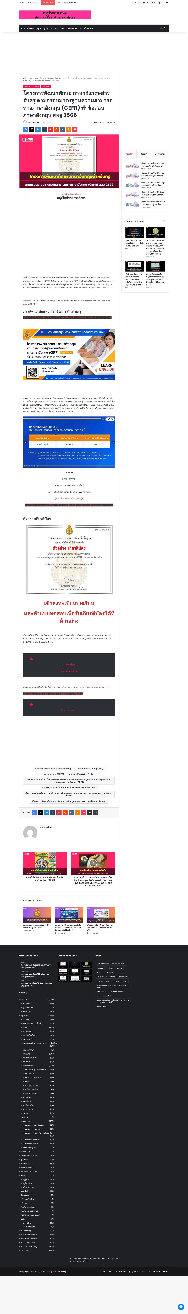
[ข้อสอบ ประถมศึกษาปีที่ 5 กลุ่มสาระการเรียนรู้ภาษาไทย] (132, 204)
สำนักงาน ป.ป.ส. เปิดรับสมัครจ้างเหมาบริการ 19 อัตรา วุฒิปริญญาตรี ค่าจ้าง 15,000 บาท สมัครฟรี (91, 3)
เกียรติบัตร (45, 86)
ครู (38, 28)
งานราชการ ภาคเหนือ (32, 1140)
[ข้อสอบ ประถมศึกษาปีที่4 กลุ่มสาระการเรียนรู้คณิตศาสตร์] (132, 194)
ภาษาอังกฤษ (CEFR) (54, 774)
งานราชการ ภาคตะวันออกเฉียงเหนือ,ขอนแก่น (112, 977)
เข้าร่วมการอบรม (69, 710)
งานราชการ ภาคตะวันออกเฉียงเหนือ (37, 1133)
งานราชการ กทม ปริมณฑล (34, 1125)
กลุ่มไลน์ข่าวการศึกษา (71, 194)
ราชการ (100, 981)
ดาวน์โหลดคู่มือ (69, 671)
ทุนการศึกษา (28, 1007)
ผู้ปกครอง (24, 1159)
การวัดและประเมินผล (33, 1077)
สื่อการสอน (59, 28)
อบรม (37, 86)
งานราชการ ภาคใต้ (30, 1144)
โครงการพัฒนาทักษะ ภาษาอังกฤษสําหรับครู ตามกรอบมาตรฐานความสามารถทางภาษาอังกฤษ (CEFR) (69, 794)
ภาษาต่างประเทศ (29, 1058)
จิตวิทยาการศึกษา (32, 1089)
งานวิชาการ (25, 1152)
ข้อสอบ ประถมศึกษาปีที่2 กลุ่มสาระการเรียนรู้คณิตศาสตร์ (152, 164)
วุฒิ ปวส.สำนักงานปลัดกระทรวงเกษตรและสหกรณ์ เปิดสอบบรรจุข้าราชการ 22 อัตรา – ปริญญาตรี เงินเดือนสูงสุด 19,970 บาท (155, 247)
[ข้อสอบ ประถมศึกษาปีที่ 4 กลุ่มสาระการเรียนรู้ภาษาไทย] (132, 185)
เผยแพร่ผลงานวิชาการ (29, 1239)
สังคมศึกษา (27, 1101)
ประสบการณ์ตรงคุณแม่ (29, 1155)
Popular (129, 154)
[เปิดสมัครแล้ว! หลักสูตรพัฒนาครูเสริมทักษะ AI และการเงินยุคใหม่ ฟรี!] (101, 915)
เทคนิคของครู (26, 1231)
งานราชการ (25, 1121)
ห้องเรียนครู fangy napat (30, 1215)
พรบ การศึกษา (28, 1050)
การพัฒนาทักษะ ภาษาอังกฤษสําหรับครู (53, 768)
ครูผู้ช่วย (26, 1179)
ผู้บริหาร (47, 28)
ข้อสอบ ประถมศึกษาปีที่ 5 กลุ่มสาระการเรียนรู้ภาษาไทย (153, 203)
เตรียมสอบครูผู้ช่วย (28, 1227)
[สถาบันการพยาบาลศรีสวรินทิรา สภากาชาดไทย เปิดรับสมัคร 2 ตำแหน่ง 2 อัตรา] (74, 972)
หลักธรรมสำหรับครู (28, 1199)
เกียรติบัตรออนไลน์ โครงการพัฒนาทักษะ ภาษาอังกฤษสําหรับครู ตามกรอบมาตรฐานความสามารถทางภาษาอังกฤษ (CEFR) (69, 780)
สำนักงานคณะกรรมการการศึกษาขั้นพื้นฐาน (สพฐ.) (111, 986)
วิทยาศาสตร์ (27, 1097)
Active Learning (103, 964)
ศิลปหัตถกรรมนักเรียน (29, 1171)
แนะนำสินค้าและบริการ (29, 1243)
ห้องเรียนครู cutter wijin (30, 1211)
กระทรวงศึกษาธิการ (118, 964)
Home (27, 78)
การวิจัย (28, 1081)
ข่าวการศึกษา (26, 28)
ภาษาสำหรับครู (31, 1093)
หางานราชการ (73, 28)
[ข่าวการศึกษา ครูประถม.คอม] (55, 14)
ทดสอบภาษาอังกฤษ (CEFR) (90, 768)
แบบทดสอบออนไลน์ (104, 996)
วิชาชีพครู (24, 1163)
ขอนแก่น (100, 968)
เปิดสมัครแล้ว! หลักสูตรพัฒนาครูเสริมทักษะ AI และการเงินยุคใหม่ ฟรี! (100, 927)
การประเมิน (29, 1073)
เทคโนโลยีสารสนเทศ (29, 1235)
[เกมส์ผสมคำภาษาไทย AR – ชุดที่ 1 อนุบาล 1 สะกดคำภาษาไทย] (63, 965)
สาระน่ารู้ (26, 1011)
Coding (26, 1019)
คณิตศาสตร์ (27, 1031)
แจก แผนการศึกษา (116, 991)
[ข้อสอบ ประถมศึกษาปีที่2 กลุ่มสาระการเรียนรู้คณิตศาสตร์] (132, 165)
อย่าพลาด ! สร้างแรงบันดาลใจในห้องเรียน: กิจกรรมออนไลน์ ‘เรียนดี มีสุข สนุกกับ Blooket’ (68, 927)
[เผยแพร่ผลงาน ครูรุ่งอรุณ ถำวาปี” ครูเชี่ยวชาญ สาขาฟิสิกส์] (37, 915)
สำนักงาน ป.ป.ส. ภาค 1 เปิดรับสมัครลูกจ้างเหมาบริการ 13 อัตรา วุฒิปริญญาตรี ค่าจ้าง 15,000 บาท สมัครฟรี (134, 279)
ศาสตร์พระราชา (27, 1167)
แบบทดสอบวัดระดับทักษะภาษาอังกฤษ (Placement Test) (69, 787)
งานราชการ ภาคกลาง (32, 1129)
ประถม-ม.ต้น (28, 1039)
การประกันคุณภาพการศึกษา (36, 1069)
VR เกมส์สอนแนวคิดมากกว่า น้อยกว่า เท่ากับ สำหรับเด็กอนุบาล (134, 243)
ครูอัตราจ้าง (27, 1183)
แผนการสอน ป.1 (102, 1006)
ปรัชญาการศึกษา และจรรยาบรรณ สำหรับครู (40, 1043)
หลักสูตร (24, 1203)
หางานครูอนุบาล (29, 1148)
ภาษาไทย (26, 1062)
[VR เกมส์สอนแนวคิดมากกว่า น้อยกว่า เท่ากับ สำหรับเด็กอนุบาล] (134, 232)
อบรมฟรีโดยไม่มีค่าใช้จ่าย (82, 774)
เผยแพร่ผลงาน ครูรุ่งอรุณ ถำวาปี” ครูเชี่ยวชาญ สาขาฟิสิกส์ (36, 926)
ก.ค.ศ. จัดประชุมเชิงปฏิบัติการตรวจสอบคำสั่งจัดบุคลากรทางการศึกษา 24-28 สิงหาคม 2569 (155, 279)
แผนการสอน (28, 1109)
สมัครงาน (116, 981)
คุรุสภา (99, 972)
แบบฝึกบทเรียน (29, 1105)
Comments (160, 154)
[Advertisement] (94, 51)
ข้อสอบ (26, 1027)
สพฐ (107, 981)
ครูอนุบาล (24, 1117)
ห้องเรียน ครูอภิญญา (28, 1207)
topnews (26, 1003)
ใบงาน (25, 1113)
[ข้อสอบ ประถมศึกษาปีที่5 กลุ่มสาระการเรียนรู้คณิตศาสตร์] (132, 175)
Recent (144, 154)
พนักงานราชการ (29, 1187)
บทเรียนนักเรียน (29, 1035)
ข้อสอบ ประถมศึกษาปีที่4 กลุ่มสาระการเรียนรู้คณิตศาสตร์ (152, 193)
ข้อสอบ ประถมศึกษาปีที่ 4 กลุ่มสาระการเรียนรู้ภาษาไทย (153, 184)
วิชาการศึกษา (28, 1066)
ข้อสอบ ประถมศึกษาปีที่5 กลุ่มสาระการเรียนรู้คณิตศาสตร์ (152, 174)
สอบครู (23, 1175)
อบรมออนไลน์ (102, 991)
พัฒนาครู (43, 78)
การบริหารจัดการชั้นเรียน (33, 1023)
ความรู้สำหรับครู (31, 1085)
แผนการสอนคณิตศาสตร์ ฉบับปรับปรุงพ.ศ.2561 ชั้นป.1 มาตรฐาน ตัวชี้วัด (113, 1001)
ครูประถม (34, 78)
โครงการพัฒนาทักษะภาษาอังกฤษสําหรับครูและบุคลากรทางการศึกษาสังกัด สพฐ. (69, 801)
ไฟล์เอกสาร (25, 1251)
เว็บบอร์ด (87, 28)
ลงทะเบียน (69, 664)
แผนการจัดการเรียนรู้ (29, 1247)
